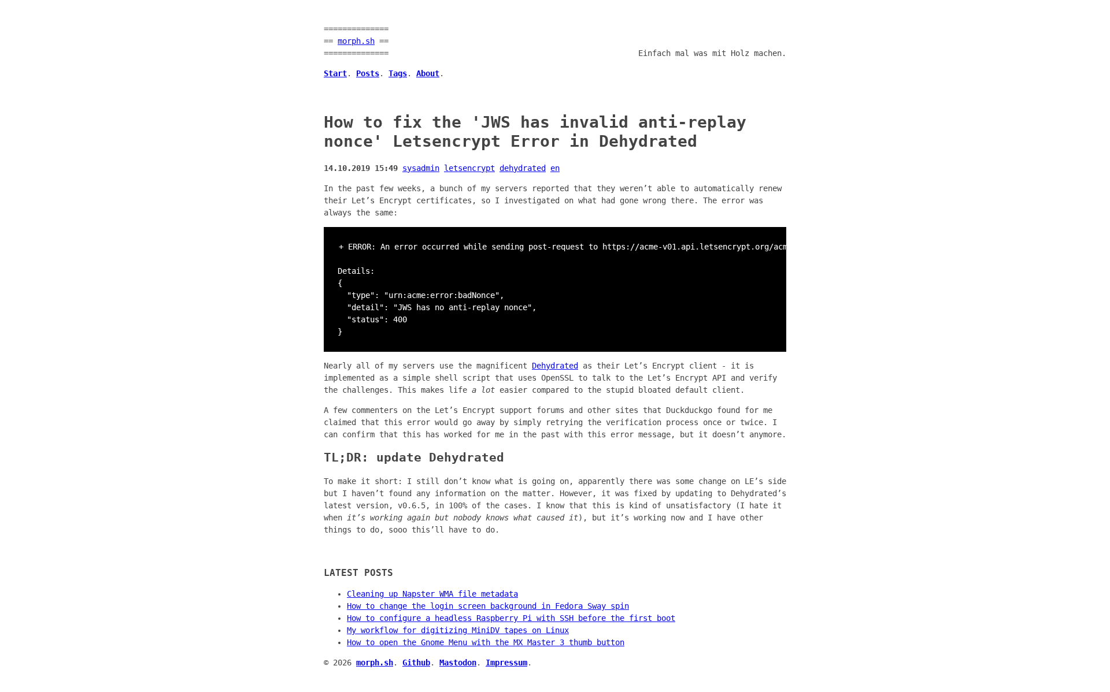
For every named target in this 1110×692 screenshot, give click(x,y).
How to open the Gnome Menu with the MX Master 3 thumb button (485, 642)
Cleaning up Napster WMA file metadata (432, 593)
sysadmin (420, 168)
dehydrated (523, 168)
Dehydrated (555, 365)
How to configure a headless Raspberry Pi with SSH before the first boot (511, 618)
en (555, 168)
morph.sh (356, 41)
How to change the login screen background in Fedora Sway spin (488, 606)
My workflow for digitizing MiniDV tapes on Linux (458, 630)
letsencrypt (469, 168)
